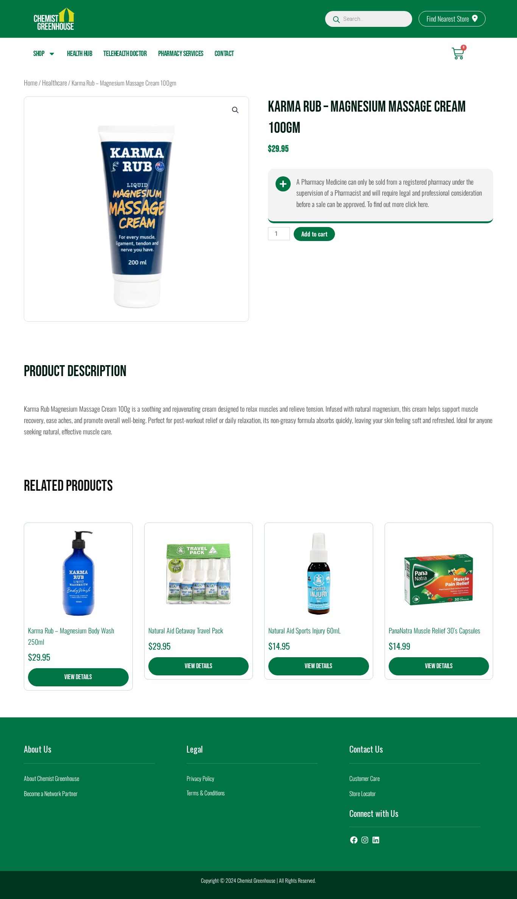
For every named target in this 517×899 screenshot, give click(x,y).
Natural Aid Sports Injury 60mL (304, 630)
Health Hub (79, 53)
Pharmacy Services (180, 53)
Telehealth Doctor (124, 53)
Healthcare (54, 82)
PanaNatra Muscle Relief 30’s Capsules (434, 630)
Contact (224, 53)
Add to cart (314, 233)
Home (30, 82)
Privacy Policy (200, 778)
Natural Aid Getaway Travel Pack (185, 630)
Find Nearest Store (448, 18)
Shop (38, 53)
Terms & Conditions (206, 793)
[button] (235, 110)
